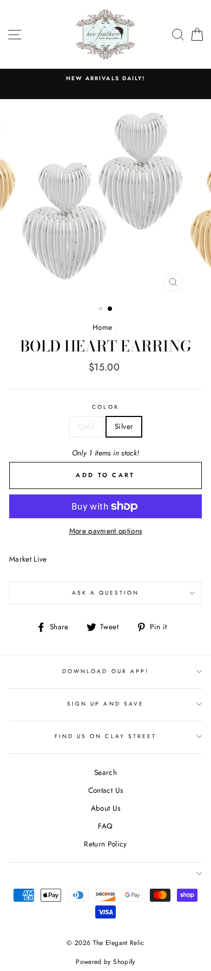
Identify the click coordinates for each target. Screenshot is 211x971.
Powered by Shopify (105, 962)
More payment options (105, 530)
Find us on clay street (105, 736)
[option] (105, 78)
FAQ (105, 825)
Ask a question (106, 593)
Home (102, 327)
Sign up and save (105, 704)
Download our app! (105, 671)
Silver (124, 426)
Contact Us (105, 790)
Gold (86, 426)
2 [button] (110, 309)
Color (105, 407)
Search (105, 772)
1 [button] (101, 309)
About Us (106, 808)
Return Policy (105, 843)
